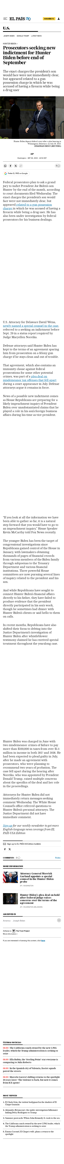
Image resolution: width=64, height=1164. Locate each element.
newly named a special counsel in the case (30, 326)
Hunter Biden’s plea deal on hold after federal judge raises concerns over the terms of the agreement (40, 899)
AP (32, 154)
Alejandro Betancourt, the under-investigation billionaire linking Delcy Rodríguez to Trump (31, 1111)
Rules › (58, 858)
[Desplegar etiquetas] (59, 920)
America (6, 920)
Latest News (36, 36)
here (43, 940)
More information (9, 934)
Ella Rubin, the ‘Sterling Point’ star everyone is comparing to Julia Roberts (30, 1061)
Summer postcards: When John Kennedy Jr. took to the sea (32, 1118)
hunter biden (9, 44)
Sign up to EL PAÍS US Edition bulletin (24, 844)
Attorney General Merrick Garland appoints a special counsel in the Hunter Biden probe (37, 878)
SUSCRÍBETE (49, 19)
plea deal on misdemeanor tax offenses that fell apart (29, 378)
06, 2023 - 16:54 (37, 158)
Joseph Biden (8, 36)
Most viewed (10, 1095)
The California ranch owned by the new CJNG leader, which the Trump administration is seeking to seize (30, 1051)
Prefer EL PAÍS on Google (18, 173)
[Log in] (58, 18)
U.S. (6, 28)
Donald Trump (23, 36)
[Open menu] (5, 18)
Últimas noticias (12, 1042)
